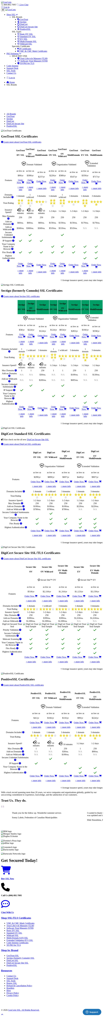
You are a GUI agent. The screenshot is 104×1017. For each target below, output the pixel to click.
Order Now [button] (20, 181)
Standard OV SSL (28, 36)
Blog (8, 990)
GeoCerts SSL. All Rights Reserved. (23, 1010)
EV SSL (23, 39)
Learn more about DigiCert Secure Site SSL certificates (27, 558)
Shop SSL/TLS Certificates (16, 917)
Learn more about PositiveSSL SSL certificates (23, 685)
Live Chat (23, 5)
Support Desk (12, 68)
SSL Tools (10, 70)
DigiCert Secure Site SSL (38, 439)
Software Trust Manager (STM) (34, 61)
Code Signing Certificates (17, 943)
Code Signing (12, 66)
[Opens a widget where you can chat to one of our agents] (92, 1012)
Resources (6, 970)
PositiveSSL (25, 29)
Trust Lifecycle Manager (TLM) (34, 58)
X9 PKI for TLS (27, 63)
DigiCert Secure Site (29, 27)
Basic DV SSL (26, 34)
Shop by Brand (9, 950)
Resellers (10, 988)
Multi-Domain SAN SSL (17, 938)
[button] (52, 1003)
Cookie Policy (12, 995)
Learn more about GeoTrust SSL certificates (22, 142)
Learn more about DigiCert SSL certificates (22, 444)
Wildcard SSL (26, 44)
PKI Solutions (12, 53)
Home (12, 82)
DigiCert (23, 24)
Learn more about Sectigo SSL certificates (21, 296)
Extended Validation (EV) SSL (19, 940)
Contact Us (11, 73)
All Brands (11, 114)
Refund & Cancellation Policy (19, 985)
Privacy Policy (12, 993)
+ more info (20, 188)
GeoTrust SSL (12, 955)
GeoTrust (24, 19)
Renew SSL (11, 983)
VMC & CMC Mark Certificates (33, 51)
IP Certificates (25, 49)
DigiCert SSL (12, 960)
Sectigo (23, 22)
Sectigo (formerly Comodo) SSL (20, 958)
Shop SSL (11, 14)
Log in (6, 7)
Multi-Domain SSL (28, 41)
